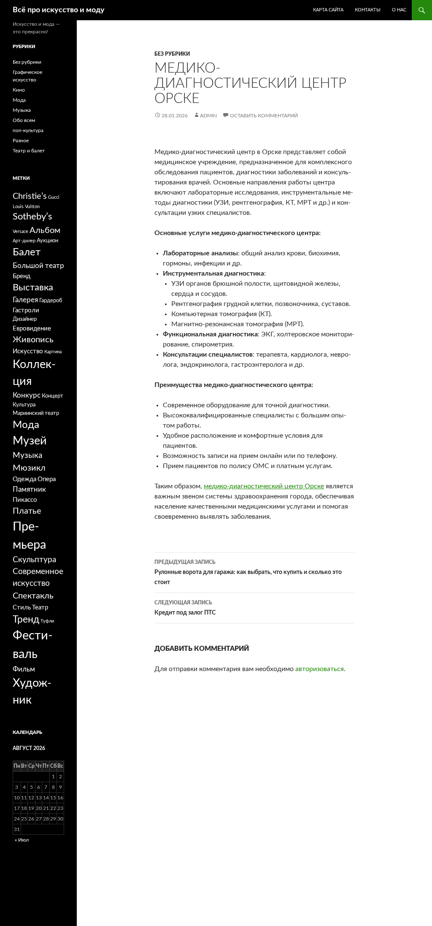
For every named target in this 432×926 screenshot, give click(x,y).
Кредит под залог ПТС (185, 608)
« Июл (22, 839)
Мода (19, 100)
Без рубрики (172, 54)
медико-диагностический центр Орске (264, 486)
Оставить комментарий (264, 115)
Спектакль (33, 596)
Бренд (21, 276)
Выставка (33, 287)
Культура (24, 405)
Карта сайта (328, 10)
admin (208, 115)
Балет (26, 252)
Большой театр (38, 265)
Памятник (29, 489)
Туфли (47, 621)
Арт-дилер (24, 240)
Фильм (24, 669)
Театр (40, 607)
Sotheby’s (32, 216)
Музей (30, 441)
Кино (19, 89)
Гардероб (50, 300)
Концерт (52, 396)
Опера (47, 479)
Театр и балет (29, 150)
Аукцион (47, 241)
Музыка (22, 110)
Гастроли (26, 310)
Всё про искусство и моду (59, 10)
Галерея (25, 299)
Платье (27, 511)
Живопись (33, 340)
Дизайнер (25, 319)
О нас (399, 10)
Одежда (24, 479)
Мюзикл (29, 468)
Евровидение (32, 328)
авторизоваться (319, 669)
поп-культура (28, 130)
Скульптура (34, 560)
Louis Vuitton (26, 206)
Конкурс (26, 395)
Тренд (26, 619)
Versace (20, 231)
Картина (53, 351)
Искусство (28, 351)
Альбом (45, 230)
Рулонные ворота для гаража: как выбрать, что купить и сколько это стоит (248, 572)
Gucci (53, 197)
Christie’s (30, 196)
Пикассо (25, 500)
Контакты (368, 10)
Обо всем (24, 120)
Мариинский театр (36, 413)
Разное (21, 140)
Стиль (22, 607)
